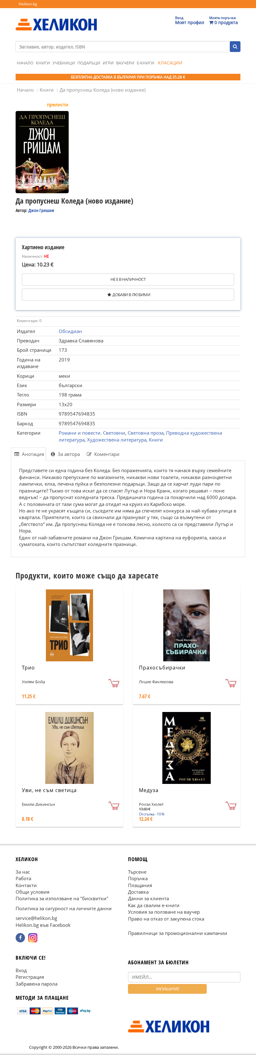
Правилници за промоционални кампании (177, 933)
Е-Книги (145, 63)
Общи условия (32, 892)
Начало (25, 63)
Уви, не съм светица (49, 790)
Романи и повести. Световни (92, 433)
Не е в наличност (128, 279)
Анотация (32, 454)
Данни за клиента (148, 898)
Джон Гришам (41, 210)
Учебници (63, 63)
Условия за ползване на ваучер (164, 912)
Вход (21, 970)
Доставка (138, 892)
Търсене (137, 872)
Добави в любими (131, 294)
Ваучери (125, 63)
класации (170, 63)
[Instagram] (32, 937)
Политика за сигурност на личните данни (64, 908)
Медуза (149, 790)
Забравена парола (36, 984)
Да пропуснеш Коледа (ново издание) (102, 90)
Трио (28, 667)
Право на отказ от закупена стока (166, 919)
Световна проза (146, 433)
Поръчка (138, 878)
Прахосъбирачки (162, 667)
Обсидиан (70, 331)
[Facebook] (20, 937)
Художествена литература (116, 440)
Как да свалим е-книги (154, 905)
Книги (43, 63)
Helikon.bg (28, 4)
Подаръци (88, 63)
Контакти (26, 885)
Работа (23, 878)
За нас (23, 872)
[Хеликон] (56, 19)
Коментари (106, 454)
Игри (108, 63)
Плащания (140, 885)
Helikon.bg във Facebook (43, 925)
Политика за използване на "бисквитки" (62, 898)
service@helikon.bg (36, 918)
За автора (68, 454)
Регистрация (30, 977)
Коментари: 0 (29, 320)
